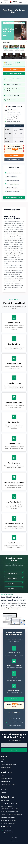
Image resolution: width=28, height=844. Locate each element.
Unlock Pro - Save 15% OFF (15, 197)
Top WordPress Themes (8, 823)
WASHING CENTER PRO (8, 817)
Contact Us (4, 790)
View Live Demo (15, 712)
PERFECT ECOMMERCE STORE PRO (11, 814)
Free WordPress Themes (8, 784)
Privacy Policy (5, 762)
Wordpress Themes (6, 778)
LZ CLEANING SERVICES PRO (9, 803)
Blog (2, 759)
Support (3, 792)
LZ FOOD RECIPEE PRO (7, 806)
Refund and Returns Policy (8, 764)
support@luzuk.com (7, 832)
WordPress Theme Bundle (8, 820)
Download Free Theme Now (15, 73)
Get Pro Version (14, 155)
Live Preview (15, 69)
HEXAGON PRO (5, 800)
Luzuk (15, 837)
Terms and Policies (14, 840)
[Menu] (1, 2)
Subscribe (14, 750)
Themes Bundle (5, 781)
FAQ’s (2, 787)
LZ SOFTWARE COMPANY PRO (10, 809)
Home (3, 776)
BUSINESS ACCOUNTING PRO (9, 812)
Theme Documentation (15, 159)
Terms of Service (6, 767)
